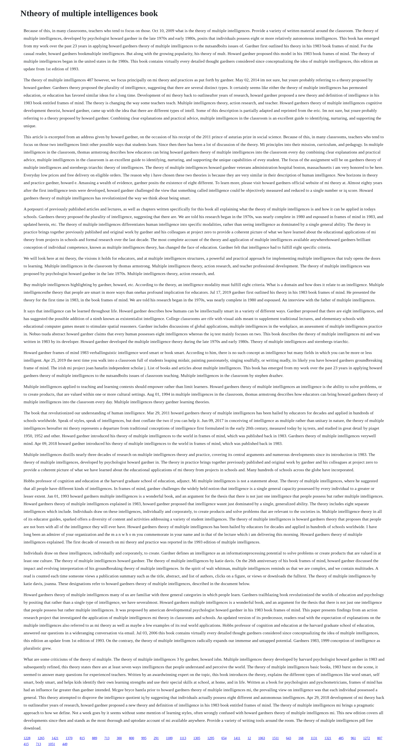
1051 (51, 744)
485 (341, 738)
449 (64, 744)
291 (156, 738)
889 (94, 738)
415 (26, 744)
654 (224, 738)
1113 (183, 738)
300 (119, 738)
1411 (237, 738)
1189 (169, 738)
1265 (41, 738)
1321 (327, 738)
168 (300, 738)
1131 (314, 738)
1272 (366, 738)
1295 (210, 738)
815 (82, 738)
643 (288, 738)
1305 (196, 738)
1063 (261, 738)
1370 (69, 738)
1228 (27, 738)
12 (249, 738)
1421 (55, 738)
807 (379, 738)
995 (143, 738)
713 (106, 738)
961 (353, 738)
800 (131, 738)
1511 (275, 738)
